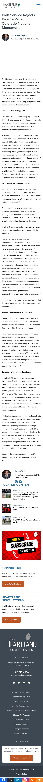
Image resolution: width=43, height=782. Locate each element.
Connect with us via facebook (14, 682)
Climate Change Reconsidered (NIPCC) (21, 711)
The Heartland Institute (11, 4)
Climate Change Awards (21, 706)
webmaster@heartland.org (21, 675)
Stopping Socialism (21, 733)
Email (20, 481)
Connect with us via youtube (24, 682)
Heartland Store (21, 701)
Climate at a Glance (21, 720)
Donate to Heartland (13, 584)
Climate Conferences (21, 715)
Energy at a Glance (21, 729)
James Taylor (20, 35)
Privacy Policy (21, 774)
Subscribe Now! (11, 620)
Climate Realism (21, 724)
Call (16, 481)
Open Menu (38, 4)
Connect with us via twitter (19, 682)
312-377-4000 (21, 672)
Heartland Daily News (21, 697)
